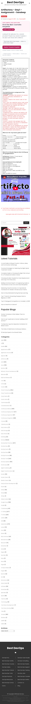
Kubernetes (4, 524)
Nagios (2, 552)
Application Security (6, 352)
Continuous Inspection (6, 415)
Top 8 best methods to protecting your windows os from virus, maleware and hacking (16, 209)
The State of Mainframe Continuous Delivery (13, 329)
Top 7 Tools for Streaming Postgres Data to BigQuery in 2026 (13, 297)
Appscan (3, 355)
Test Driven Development (7, 605)
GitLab (2, 493)
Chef (2, 380)
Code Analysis (4, 402)
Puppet (3, 570)
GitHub (2, 489)
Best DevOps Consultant (9, 682)
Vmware (3, 614)
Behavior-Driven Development (8, 371)
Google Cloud (4, 502)
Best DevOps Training (24, 670)
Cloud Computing (5, 390)
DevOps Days (4, 446)
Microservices (4, 539)
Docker (3, 474)
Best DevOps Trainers (8, 670)
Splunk (2, 595)
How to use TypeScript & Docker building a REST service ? (14, 320)
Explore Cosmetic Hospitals (12, 47)
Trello (2, 611)
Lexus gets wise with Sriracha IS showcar (17, 214)
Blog (19, 686)
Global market (4, 499)
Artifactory (3, 359)
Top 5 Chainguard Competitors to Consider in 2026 (15, 301)
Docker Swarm (4, 477)
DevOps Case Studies (24, 657)
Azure (2, 365)
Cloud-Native (4, 396)
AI (1, 343)
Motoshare (3, 546)
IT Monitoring (4, 508)
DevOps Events (5, 449)
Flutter (2, 486)
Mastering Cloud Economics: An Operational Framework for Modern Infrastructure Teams (14, 288)
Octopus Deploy (5, 567)
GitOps (3, 496)
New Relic (3, 555)
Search (26, 222)
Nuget (2, 564)
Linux (2, 530)
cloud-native (4, 399)
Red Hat (3, 574)
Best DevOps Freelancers (24, 664)
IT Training (3, 511)
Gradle (2, 505)
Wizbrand (23, 697)
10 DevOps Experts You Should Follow (11, 332)
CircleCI (3, 387)
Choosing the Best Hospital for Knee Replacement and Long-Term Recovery (15, 279)
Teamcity (3, 599)
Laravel (3, 527)
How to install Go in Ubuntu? (9, 304)
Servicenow (4, 580)
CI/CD (2, 384)
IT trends (3, 514)
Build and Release (5, 377)
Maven (2, 533)
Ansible (3, 346)
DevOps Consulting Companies (24, 661)
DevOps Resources (7, 679)
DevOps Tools (4, 458)
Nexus (2, 561)
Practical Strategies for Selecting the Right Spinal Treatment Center (15, 269)
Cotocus (23, 700)
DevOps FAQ (5, 657)
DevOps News (4, 452)
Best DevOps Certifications (24, 679)
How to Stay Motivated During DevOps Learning (14, 293)
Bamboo (3, 368)
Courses (3, 421)
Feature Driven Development (8, 483)
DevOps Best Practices (6, 443)
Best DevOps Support (24, 667)
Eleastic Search (5, 480)
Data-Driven (4, 433)
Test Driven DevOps (6, 608)
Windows (3, 617)
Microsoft (3, 542)
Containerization (5, 405)
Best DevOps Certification (9, 661)
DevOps (4, 16)
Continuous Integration (7, 418)
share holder (4, 583)
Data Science (4, 427)
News (2, 558)
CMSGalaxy (12, 695)
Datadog (3, 436)
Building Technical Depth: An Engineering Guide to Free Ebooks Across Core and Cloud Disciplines (15, 283)
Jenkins (3, 518)
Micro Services (4, 536)
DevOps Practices (7, 676)
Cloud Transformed (6, 393)
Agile (2, 340)
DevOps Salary (6, 667)
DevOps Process (5, 455)
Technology (4, 602)
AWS (2, 362)
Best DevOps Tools (7, 673)
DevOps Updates (5, 461)
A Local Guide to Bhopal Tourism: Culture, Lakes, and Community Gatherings (14, 264)
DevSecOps (4, 465)
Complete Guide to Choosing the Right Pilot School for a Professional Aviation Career (15, 274)
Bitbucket (3, 374)
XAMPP (2, 620)
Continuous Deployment (7, 412)
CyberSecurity (4, 424)
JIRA (2, 521)
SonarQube (4, 589)
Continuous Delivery (6, 408)
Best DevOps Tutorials (24, 676)
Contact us (21, 682)
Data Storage (4, 430)
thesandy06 (22, 19)
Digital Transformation (6, 471)
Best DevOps (15, 2)
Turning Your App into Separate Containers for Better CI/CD (14, 325)
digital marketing (5, 468)
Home (3, 686)
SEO (2, 577)
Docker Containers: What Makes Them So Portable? (13, 315)
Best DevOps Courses (8, 664)
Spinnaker (3, 592)
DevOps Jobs (21, 673)
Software (3, 586)
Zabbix (2, 623)
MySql (2, 549)
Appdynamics (4, 349)
